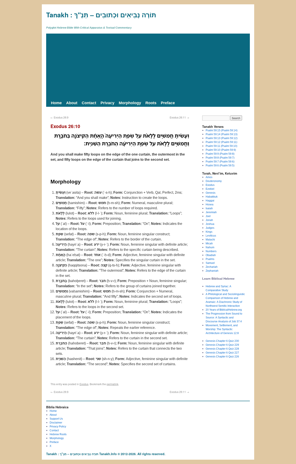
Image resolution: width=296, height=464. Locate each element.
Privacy (107, 102)
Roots (150, 102)
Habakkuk (212, 196)
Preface (168, 102)
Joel (208, 216)
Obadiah (211, 255)
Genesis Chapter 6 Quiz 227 (222, 352)
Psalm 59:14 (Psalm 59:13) (221, 134)
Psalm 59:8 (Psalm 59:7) (220, 157)
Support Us (56, 418)
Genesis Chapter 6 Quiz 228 (222, 348)
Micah (209, 243)
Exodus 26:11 (179, 117)
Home (56, 102)
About (71, 102)
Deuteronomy (214, 181)
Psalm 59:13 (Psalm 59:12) (221, 138)
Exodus (84, 384)
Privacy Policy (58, 426)
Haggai (210, 200)
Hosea (209, 204)
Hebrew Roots (58, 434)
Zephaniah (212, 271)
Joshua (210, 224)
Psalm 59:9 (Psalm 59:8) (220, 154)
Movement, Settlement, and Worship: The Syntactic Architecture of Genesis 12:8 (222, 329)
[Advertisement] (148, 66)
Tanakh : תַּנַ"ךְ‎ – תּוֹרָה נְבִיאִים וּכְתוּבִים (101, 14)
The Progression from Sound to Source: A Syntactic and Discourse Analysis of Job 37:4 (224, 317)
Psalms (210, 259)
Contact (89, 102)
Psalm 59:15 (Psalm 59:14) (221, 130)
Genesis (210, 193)
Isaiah (209, 208)
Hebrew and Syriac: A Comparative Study (218, 288)
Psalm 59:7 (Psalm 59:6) (220, 161)
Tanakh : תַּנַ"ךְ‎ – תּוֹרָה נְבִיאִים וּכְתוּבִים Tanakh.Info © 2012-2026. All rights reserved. (105, 454)
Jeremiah (211, 212)
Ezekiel (210, 189)
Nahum (210, 247)
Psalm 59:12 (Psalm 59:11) (221, 142)
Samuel (210, 263)
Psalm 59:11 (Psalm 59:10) (221, 146)
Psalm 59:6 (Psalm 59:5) (220, 165)
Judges (210, 228)
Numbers (211, 251)
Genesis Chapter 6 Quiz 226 (222, 356)
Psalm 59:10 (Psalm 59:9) (221, 150)
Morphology (130, 102)
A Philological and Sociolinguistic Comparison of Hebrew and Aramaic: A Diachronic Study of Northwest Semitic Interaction (225, 300)
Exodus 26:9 (59, 117)
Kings (209, 232)
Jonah (209, 220)
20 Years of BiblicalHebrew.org (224, 309)
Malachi (210, 239)
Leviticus (211, 235)
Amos (209, 177)
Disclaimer (56, 422)
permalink (112, 384)
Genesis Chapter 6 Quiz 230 (222, 341)
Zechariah (212, 267)
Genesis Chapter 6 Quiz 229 (222, 345)
